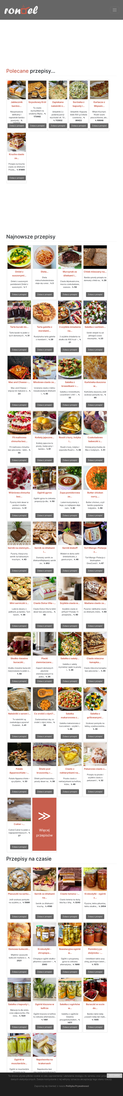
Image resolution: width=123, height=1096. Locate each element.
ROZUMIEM (114, 1075)
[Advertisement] (61, 42)
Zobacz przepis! (16, 125)
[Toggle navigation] (114, 10)
